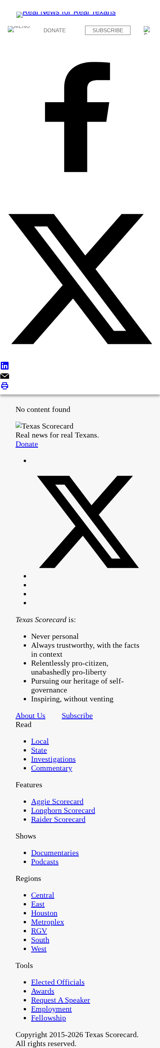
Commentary (51, 768)
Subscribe (107, 30)
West (39, 948)
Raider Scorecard (58, 819)
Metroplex (47, 921)
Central (42, 895)
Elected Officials (58, 982)
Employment (51, 1008)
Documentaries (55, 852)
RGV (39, 930)
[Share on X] (80, 280)
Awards (42, 991)
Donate (54, 30)
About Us (30, 715)
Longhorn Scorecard (63, 810)
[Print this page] (80, 386)
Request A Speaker (60, 1000)
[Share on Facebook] (80, 118)
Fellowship (48, 1017)
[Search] (148, 30)
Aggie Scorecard (57, 801)
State (39, 750)
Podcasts (45, 861)
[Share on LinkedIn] (80, 366)
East (38, 904)
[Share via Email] (80, 376)
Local (40, 741)
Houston (44, 912)
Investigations (53, 759)
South (40, 939)
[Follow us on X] (87, 576)
